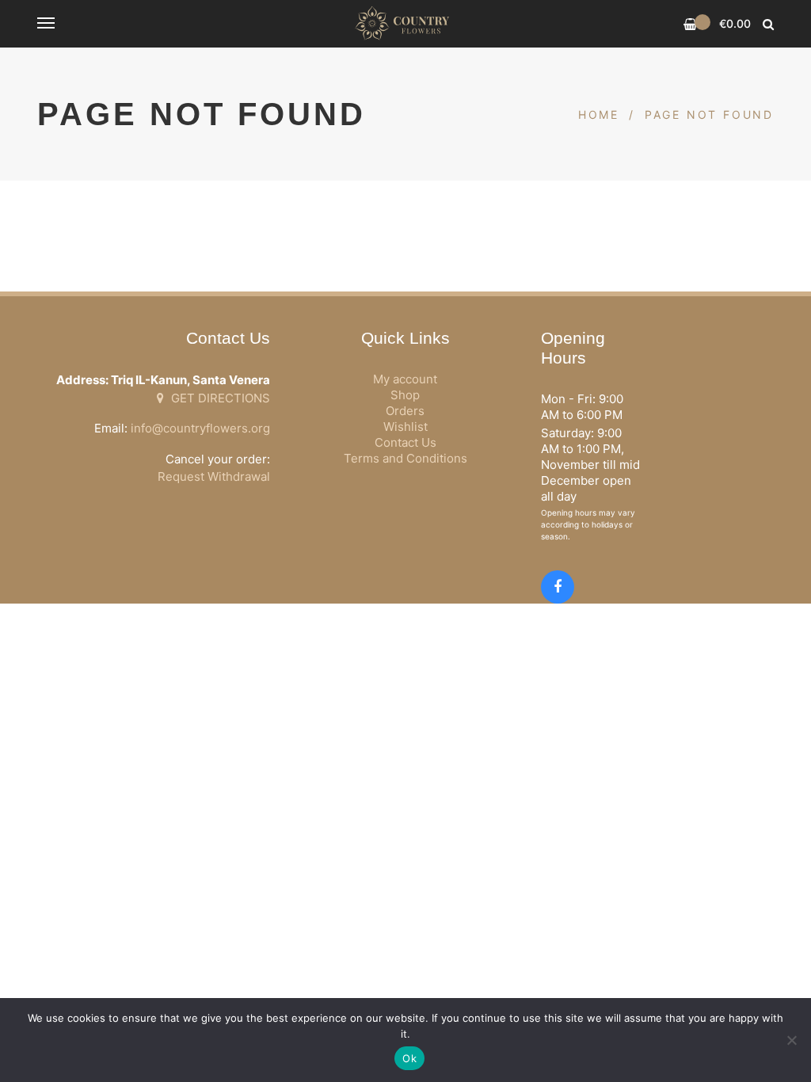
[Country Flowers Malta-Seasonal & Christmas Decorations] (405, 24)
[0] (690, 24)
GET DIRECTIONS (219, 398)
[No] (791, 1040)
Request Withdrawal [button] (214, 476)
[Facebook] (557, 587)
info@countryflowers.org (200, 428)
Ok (409, 1058)
